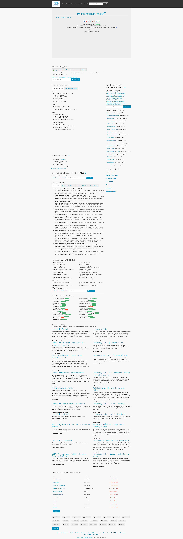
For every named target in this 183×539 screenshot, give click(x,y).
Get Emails (128, 106)
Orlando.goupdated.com (113, 134)
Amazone (76, 70)
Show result (76, 79)
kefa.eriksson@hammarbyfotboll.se (116, 93)
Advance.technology (112, 145)
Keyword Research (66, 3)
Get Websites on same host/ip (59, 177)
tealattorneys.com (57, 479)
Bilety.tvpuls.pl (110, 132)
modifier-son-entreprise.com (59, 488)
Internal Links (56, 185)
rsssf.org (55, 500)
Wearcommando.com (112, 118)
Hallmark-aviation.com (112, 129)
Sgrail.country (110, 112)
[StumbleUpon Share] (95, 21)
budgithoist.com (56, 482)
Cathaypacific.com (111, 123)
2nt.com (54, 504)
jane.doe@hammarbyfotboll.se (114, 98)
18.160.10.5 (63, 159)
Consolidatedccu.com (112, 154)
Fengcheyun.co (110, 165)
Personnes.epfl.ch (111, 121)
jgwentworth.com (56, 497)
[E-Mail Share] (99, 21)
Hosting (83, 3)
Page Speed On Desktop (68, 185)
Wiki (84, 70)
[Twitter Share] (88, 21)
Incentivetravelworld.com (113, 143)
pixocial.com (55, 507)
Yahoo (62, 70)
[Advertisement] (91, 43)
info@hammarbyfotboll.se (113, 100)
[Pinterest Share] (92, 21)
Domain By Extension (75, 3)
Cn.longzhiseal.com (111, 140)
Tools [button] (87, 3)
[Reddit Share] (97, 21)
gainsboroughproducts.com (59, 485)
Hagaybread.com (111, 126)
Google (69, 70)
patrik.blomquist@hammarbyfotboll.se (116, 103)
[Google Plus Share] (86, 21)
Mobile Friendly (94, 185)
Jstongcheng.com (111, 162)
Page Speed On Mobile (82, 185)
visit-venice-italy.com (57, 491)
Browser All (56, 511)
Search (105, 3)
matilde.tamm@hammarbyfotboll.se (116, 95)
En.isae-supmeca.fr (111, 148)
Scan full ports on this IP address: (60, 290)
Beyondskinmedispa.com (113, 115)
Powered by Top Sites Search (84, 537)
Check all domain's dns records (58, 168)
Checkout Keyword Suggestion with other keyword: (64, 77)
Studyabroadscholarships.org (114, 151)
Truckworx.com (110, 159)
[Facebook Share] (84, 21)
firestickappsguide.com (58, 494)
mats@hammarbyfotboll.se (114, 92)
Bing (55, 70)
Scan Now (90, 178)
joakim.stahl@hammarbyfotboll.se (115, 96)
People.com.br (110, 137)
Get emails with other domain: (113, 104)
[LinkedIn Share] (90, 21)
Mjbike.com (109, 156)
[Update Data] (71, 85)
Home (57, 17)
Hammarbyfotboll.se (66, 17)
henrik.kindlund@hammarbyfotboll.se (116, 101)
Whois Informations (58, 88)
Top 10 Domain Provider (71, 88)
